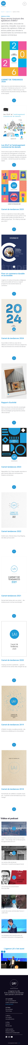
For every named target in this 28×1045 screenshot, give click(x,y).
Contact (8, 1024)
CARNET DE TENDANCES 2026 (12, 81)
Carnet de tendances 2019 (12, 725)
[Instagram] (9, 1037)
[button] (14, 422)
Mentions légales (10, 1031)
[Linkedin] (6, 1037)
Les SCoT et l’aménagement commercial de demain (13, 146)
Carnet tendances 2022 (11, 531)
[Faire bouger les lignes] (14, 961)
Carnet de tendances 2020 (12, 660)
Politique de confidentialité (13, 1032)
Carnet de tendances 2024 (12, 338)
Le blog (7, 1022)
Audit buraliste (9, 1029)
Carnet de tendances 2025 (12, 209)
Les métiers (9, 1017)
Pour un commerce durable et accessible (13, 274)
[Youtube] (12, 1037)
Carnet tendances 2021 (11, 596)
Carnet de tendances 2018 (12, 789)
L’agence (8, 1015)
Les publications (10, 1019)
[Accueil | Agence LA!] (3, 4)
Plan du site (9, 1026)
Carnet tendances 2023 (11, 467)
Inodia (19, 1043)
